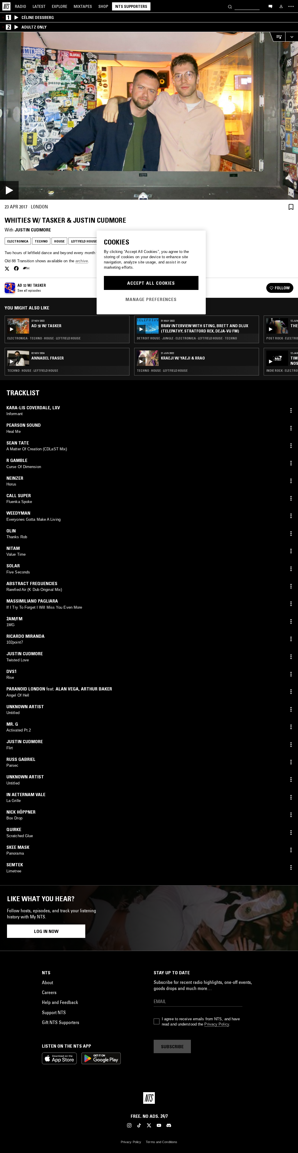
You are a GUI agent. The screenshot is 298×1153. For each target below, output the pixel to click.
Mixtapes (83, 6)
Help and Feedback (60, 1002)
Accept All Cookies (151, 283)
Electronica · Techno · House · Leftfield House (44, 338)
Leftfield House (84, 241)
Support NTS (54, 1012)
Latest (39, 6)
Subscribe (172, 1046)
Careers (49, 992)
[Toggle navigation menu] (291, 6)
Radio (20, 6)
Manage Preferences (151, 299)
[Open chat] (270, 6)
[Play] (149, 116)
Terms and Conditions (161, 1142)
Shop (103, 6)
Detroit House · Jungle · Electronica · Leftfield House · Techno (187, 338)
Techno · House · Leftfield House (32, 371)
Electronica (17, 241)
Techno (41, 241)
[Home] (6, 6)
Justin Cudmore (33, 230)
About (47, 982)
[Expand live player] (291, 37)
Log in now (46, 931)
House (59, 241)
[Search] (230, 6)
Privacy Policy (216, 1024)
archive (81, 261)
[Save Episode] (291, 207)
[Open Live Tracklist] (277, 37)
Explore (59, 6)
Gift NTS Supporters (60, 1022)
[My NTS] (281, 6)
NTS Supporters (131, 6)
